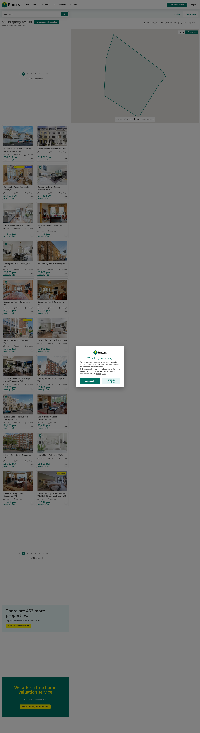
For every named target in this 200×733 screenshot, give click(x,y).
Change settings (111, 381)
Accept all (90, 381)
